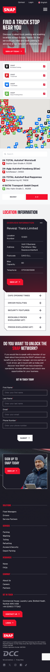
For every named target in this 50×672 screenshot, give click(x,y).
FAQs (5, 567)
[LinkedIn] (4, 665)
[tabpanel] (25, 171)
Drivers (6, 515)
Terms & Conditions (8, 660)
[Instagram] (15, 665)
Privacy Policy (19, 660)
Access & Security (10, 547)
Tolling (6, 539)
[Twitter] (9, 665)
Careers (6, 584)
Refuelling (7, 543)
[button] (8, 133)
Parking (6, 532)
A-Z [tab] (36, 197)
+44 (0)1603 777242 (12, 606)
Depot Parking (9, 551)
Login (31, 2)
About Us (7, 580)
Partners (6, 588)
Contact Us (11, 614)
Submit (23, 438)
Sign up (14, 282)
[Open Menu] (45, 9)
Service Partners (10, 519)
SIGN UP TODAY (12, 51)
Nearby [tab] (13, 197)
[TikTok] (26, 665)
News (5, 564)
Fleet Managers (9, 511)
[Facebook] (21, 665)
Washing (6, 536)
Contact (21, 2)
